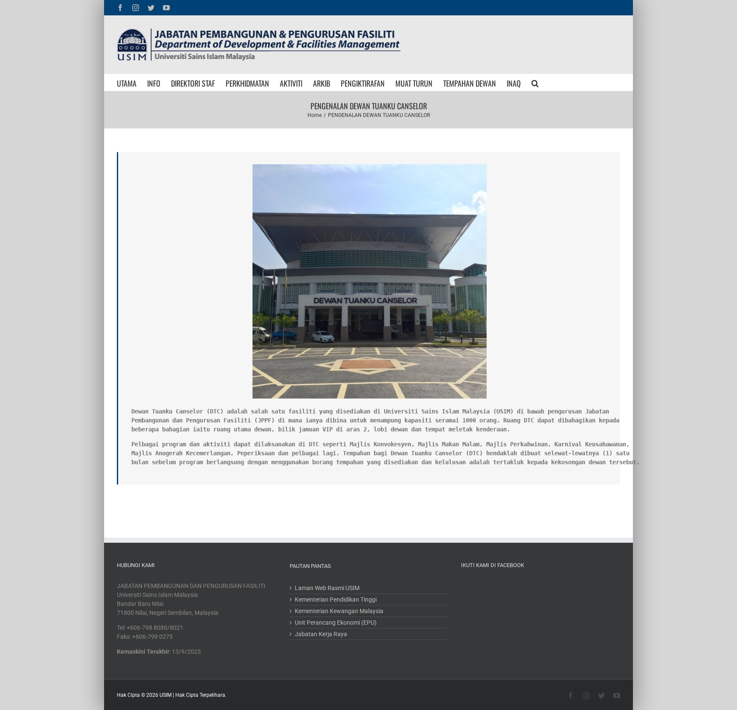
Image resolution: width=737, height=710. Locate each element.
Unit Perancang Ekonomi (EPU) (336, 622)
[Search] (535, 82)
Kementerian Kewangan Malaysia (339, 611)
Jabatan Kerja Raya (321, 634)
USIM (165, 695)
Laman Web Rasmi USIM (327, 588)
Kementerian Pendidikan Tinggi (336, 599)
